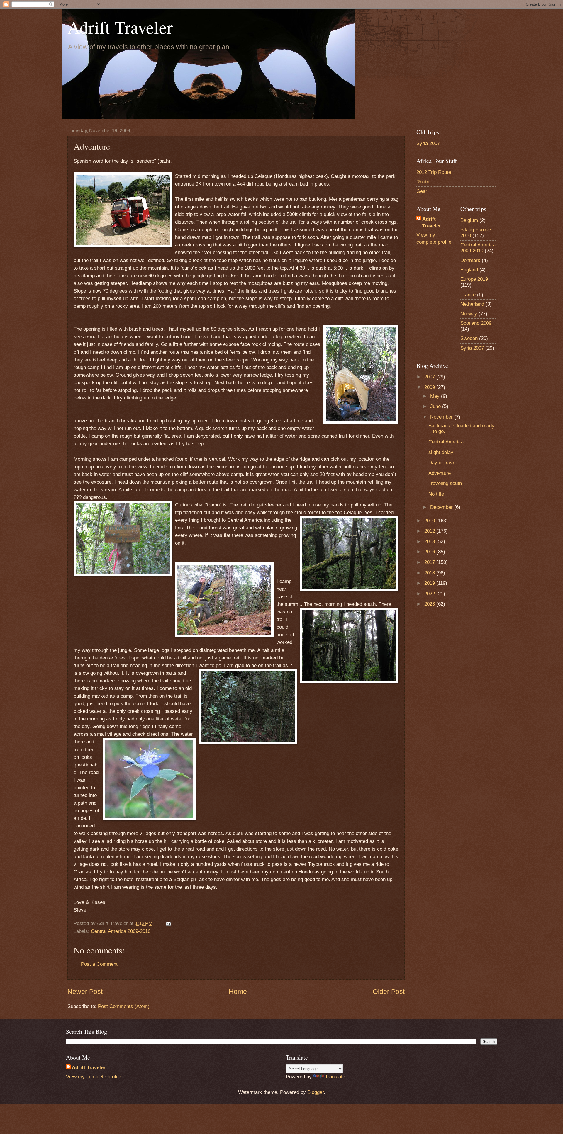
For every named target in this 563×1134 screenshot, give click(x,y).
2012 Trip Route (433, 172)
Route (422, 182)
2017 (430, 562)
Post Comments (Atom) (124, 1006)
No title (436, 494)
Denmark (470, 260)
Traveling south (445, 483)
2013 (430, 541)
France (468, 294)
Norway (468, 314)
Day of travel (442, 462)
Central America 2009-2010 (120, 931)
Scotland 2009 (475, 323)
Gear (421, 191)
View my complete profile (93, 1076)
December (442, 507)
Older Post (389, 991)
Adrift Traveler (120, 27)
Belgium (469, 220)
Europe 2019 (474, 279)
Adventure (439, 473)
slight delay (440, 452)
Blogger (315, 1092)
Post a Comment (99, 964)
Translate (335, 1076)
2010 (430, 520)
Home (238, 991)
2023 (430, 604)
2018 (430, 573)
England (469, 270)
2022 (430, 593)
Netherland (472, 304)
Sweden (469, 338)
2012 (430, 531)
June (436, 406)
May (435, 396)
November (442, 417)
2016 (430, 552)
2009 (430, 387)
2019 (430, 583)
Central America (446, 442)
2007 (430, 377)
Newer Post (85, 991)
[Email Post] (168, 923)
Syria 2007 (428, 143)
